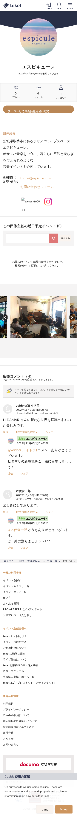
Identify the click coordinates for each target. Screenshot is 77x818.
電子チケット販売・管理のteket (23, 561)
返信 (5, 432)
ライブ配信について (15, 659)
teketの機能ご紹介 (14, 653)
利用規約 (8, 703)
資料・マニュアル (13, 671)
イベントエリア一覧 (15, 591)
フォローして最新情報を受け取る (29, 111)
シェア (49, 432)
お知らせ (8, 738)
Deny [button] (44, 809)
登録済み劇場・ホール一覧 (18, 676)
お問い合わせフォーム (37, 187)
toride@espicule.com (35, 178)
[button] (5, 800)
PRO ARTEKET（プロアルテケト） (24, 609)
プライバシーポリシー (16, 709)
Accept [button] (64, 809)
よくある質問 (11, 603)
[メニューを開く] (70, 5)
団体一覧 (52, 561)
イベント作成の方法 (15, 641)
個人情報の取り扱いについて (20, 721)
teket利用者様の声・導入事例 (20, 665)
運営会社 (8, 732)
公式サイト (30, 203)
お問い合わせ (11, 744)
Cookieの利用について (16, 715)
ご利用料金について (15, 647)
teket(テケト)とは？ (15, 636)
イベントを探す (12, 580)
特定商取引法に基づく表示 (18, 726)
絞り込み (65, 238)
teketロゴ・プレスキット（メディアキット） (30, 682)
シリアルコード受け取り (17, 615)
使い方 (7, 597)
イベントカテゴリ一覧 (16, 586)
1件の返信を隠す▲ (27, 432)
